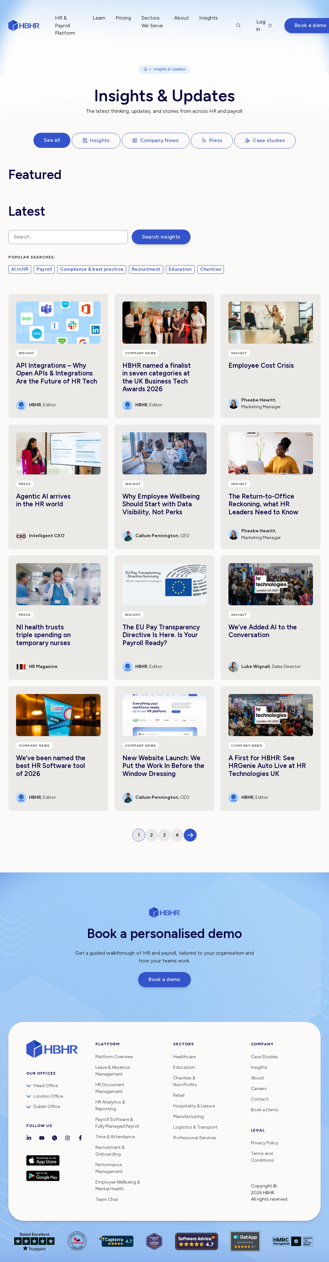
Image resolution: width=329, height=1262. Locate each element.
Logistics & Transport (195, 1127)
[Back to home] (24, 25)
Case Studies (264, 1056)
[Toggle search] (238, 25)
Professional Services (194, 1137)
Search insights (161, 237)
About (181, 18)
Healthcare (184, 1056)
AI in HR (19, 269)
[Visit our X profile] (54, 1139)
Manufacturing (188, 1116)
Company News (159, 140)
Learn (99, 18)
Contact (260, 1099)
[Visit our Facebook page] (80, 1139)
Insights (100, 140)
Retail (178, 1095)
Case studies (269, 140)
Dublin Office (46, 1106)
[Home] (145, 69)
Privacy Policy (264, 1143)
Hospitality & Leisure (194, 1106)
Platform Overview (114, 1056)
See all (52, 140)
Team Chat (106, 1199)
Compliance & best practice (91, 269)
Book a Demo (265, 1110)
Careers (259, 1088)
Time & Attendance (115, 1137)
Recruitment (146, 269)
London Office (48, 1096)
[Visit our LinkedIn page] (28, 1139)
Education (180, 269)
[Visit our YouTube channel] (41, 1139)
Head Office (45, 1085)
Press (216, 140)
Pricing (123, 18)
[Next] (190, 835)
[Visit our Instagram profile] (67, 1139)
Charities (210, 269)
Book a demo (164, 979)
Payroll (44, 269)
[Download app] (57, 1160)
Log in (260, 25)
